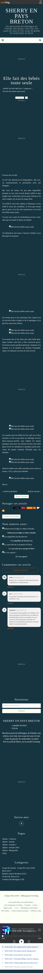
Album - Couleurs (9, 839)
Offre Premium (5, 911)
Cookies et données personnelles (19, 911)
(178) (13, 879)
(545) (18, 868)
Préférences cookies (36, 911)
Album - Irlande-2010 (10, 847)
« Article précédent (9, 491)
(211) (10, 877)
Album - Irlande (8, 842)
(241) (14, 874)
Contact (35, 905)
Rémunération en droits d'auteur (29, 908)
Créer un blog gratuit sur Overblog (13, 905)
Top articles (28, 905)
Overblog (34, 896)
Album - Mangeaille (10, 850)
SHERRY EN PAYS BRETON (21, 16)
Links (4, 853)
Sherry (18, 742)
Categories (27, 88)
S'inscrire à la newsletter (11, 516)
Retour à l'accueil (21, 496)
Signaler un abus (8, 908)
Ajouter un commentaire (20, 570)
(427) (6, 871)
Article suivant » (34, 491)
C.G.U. (17, 908)
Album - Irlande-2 (9, 845)
